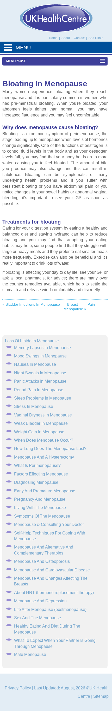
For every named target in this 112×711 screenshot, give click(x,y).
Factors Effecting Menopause (41, 474)
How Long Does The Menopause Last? (50, 448)
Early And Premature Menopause (44, 491)
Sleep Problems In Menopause (42, 398)
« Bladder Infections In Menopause (31, 304)
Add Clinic (96, 38)
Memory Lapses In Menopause (42, 347)
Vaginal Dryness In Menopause (43, 415)
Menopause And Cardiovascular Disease (52, 570)
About (66, 38)
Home (53, 38)
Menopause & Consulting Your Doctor (49, 524)
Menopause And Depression (40, 601)
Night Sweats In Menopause (40, 373)
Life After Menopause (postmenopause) (50, 609)
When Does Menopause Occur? (43, 440)
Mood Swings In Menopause (40, 356)
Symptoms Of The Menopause (42, 516)
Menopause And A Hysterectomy (44, 457)
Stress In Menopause (33, 406)
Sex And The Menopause (37, 618)
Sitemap (101, 696)
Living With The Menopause (40, 507)
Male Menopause (30, 654)
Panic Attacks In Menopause (40, 381)
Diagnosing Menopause (36, 482)
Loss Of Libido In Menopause (32, 341)
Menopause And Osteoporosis (42, 561)
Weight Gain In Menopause (39, 432)
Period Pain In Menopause (38, 390)
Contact (79, 38)
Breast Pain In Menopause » (86, 306)
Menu (23, 47)
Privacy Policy (18, 688)
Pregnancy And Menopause (39, 499)
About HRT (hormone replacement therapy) (54, 592)
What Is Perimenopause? (37, 465)
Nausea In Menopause (35, 364)
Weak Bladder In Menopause (41, 423)
